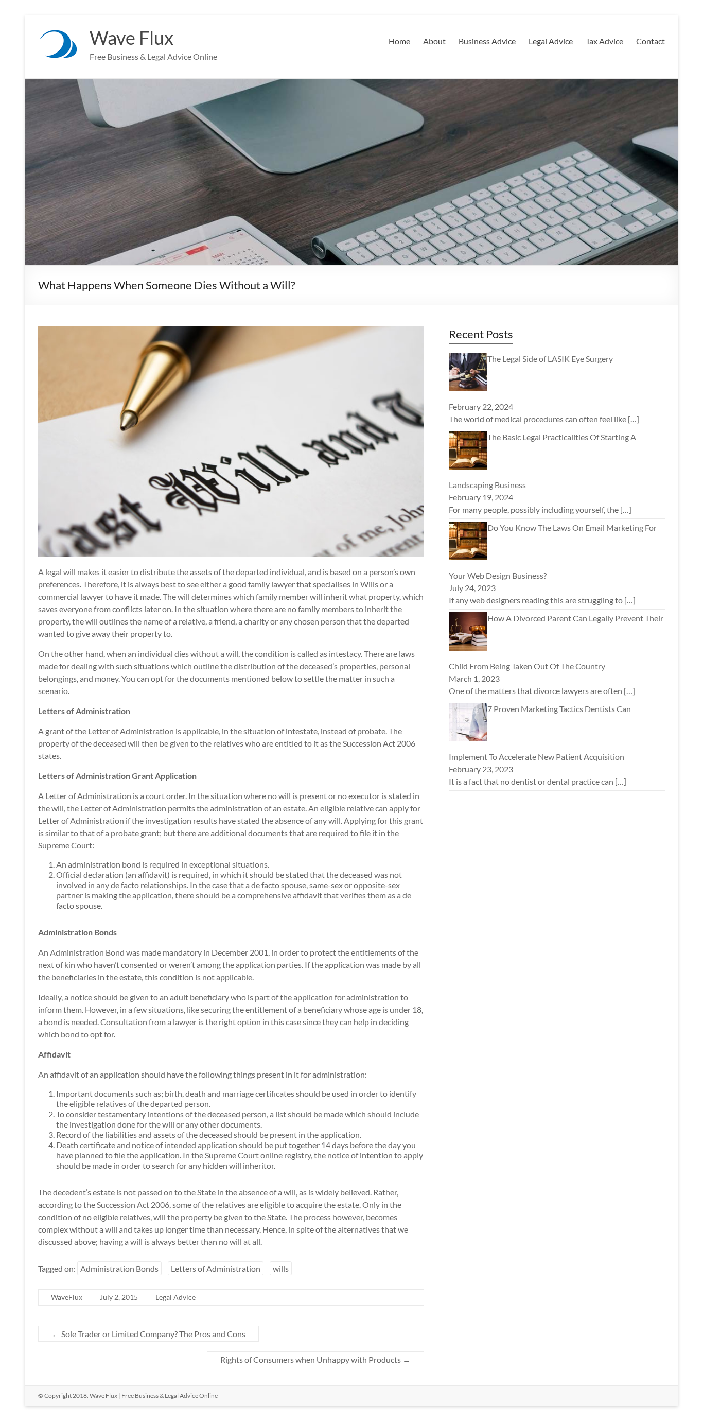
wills (281, 1268)
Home (399, 41)
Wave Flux (131, 37)
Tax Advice (604, 41)
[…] (633, 419)
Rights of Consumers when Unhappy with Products (315, 1359)
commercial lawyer (71, 596)
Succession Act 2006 (133, 1204)
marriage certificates (258, 1093)
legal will (60, 572)
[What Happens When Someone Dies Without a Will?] (231, 331)
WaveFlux (66, 1297)
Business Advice (487, 41)
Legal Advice (551, 41)
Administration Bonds (119, 1268)
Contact (650, 41)
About (434, 41)
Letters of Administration (215, 1268)
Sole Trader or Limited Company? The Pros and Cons (148, 1334)
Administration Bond (87, 952)
